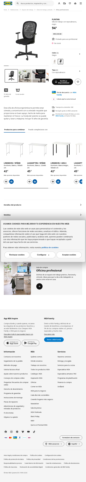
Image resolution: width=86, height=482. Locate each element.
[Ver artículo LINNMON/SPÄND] (14, 149)
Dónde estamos (37, 361)
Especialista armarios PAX (67, 374)
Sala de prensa (36, 408)
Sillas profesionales (62, 10)
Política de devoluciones (72, 463)
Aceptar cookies (69, 255)
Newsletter (35, 404)
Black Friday (35, 416)
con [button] (66, 93)
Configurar (41, 255)
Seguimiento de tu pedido (13, 361)
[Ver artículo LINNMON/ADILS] (61, 149)
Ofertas (33, 382)
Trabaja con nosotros (38, 365)
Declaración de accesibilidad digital (31, 467)
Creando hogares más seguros (42, 399)
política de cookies (50, 247)
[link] (54, 61)
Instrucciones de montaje (13, 397)
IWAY (32, 421)
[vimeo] (23, 432)
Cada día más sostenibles (40, 395)
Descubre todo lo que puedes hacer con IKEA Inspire (18, 335)
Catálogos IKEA (36, 374)
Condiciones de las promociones (53, 459)
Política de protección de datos (14, 459)
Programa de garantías (12, 393)
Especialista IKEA (64, 369)
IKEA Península (36, 412)
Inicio (5, 10)
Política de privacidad (33, 459)
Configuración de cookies (53, 455)
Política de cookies (36, 455)
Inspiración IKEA (36, 378)
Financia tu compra (65, 382)
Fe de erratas (9, 413)
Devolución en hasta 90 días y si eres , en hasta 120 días (68, 115)
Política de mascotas (10, 467)
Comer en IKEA (36, 386)
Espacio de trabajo (27, 10)
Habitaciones (14, 10)
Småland (61, 386)
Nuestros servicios (64, 357)
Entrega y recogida (64, 361)
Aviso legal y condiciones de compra (15, 455)
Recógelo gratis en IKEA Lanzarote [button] (66, 111)
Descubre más (49, 334)
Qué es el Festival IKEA (39, 425)
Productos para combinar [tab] (14, 129)
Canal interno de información (34, 463)
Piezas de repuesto (11, 402)
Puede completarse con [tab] (37, 129)
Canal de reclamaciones (53, 463)
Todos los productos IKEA (40, 369)
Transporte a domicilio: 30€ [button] (64, 107)
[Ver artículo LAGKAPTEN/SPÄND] (37, 149)
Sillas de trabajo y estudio (45, 10)
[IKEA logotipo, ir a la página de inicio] (8, 3)
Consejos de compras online (14, 378)
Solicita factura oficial (11, 369)
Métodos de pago (10, 365)
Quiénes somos (36, 357)
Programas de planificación (67, 378)
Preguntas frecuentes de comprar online (16, 383)
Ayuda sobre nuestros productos (16, 374)
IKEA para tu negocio (38, 391)
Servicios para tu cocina (66, 365)
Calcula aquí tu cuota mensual (66, 99)
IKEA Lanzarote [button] (53, 444)
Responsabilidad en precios (13, 463)
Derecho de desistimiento (13, 389)
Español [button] (74, 444)
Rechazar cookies (17, 255)
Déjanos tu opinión (11, 417)
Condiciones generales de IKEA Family (57, 467)
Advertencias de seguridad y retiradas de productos (14, 407)
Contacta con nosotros (12, 357)
